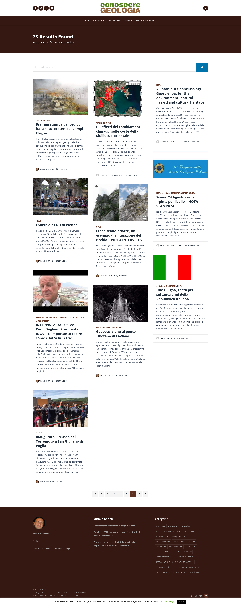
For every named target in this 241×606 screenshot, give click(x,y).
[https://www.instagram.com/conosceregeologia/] (46, 8)
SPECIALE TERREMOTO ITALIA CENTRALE (66, 317)
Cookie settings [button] (167, 601)
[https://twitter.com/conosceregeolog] (40, 8)
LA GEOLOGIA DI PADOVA (187, 567)
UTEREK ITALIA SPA (184, 562)
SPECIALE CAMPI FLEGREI (168, 552)
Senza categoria (164, 557)
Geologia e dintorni (166, 286)
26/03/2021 (134, 175)
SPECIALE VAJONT (164, 562)
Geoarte (177, 572)
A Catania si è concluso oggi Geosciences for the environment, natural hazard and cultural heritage (180, 96)
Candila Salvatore (168, 338)
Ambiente (100, 123)
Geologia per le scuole (184, 541)
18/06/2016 (122, 375)
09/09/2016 (194, 245)
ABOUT (128, 21)
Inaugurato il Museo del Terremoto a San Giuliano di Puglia (59, 441)
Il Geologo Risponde (193, 572)
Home (86, 21)
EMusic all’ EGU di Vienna (57, 225)
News (48, 120)
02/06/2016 (183, 338)
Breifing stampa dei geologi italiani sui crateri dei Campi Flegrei (59, 128)
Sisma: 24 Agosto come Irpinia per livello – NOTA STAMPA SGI (177, 201)
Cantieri (161, 546)
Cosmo (187, 552)
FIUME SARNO (163, 572)
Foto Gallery (175, 546)
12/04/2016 (62, 169)
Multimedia (113, 21)
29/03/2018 (62, 261)
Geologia (40, 120)
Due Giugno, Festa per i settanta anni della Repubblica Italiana (175, 294)
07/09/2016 (62, 381)
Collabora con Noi (145, 21)
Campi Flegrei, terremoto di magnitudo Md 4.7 (116, 525)
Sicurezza (190, 546)
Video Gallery (42, 321)
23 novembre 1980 (184, 557)
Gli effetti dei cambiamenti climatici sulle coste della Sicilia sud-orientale (118, 131)
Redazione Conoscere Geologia (113, 175)
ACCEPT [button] (182, 602)
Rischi (45, 317)
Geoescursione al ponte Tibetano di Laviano (116, 333)
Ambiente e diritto (164, 567)
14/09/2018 (194, 142)
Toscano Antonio (47, 169)
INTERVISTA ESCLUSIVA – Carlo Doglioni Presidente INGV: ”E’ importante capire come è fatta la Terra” (59, 331)
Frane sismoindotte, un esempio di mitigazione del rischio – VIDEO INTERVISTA (119, 235)
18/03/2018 (122, 276)
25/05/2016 (62, 482)
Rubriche (97, 21)
